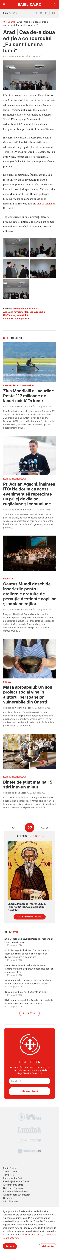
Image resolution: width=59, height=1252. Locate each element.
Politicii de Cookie (32, 1234)
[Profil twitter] (41, 13)
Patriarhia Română (12, 1178)
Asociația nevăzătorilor (15, 312)
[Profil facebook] (36, 13)
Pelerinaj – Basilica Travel (16, 1181)
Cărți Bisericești (11, 1201)
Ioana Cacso (20, 792)
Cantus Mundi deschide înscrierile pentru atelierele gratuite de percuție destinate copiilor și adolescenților (29, 593)
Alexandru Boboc (23, 509)
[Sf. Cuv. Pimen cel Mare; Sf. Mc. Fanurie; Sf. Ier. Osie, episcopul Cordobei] (30, 870)
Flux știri (29, 1013)
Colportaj (7, 1198)
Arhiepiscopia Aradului (25, 308)
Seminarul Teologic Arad (16, 318)
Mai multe (48, 1246)
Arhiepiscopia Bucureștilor (16, 1194)
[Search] (54, 4)
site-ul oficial (44, 203)
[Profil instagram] (46, 13)
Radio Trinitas (10, 1168)
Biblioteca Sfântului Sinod (16, 1191)
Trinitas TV (8, 1174)
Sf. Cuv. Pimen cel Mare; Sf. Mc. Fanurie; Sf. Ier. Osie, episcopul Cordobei (27, 906)
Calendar (29, 836)
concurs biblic (37, 312)
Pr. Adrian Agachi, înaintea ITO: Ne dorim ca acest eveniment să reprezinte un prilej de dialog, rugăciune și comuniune (29, 494)
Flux (12, 932)
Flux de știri (10, 13)
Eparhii (11, 21)
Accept (9, 1246)
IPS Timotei (9, 315)
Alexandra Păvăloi (23, 406)
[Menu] (4, 4)
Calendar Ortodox (29, 917)
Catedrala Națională (13, 1188)
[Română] (54, 13)
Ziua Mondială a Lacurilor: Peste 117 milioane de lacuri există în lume (28, 395)
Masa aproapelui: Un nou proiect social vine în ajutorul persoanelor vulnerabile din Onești (27, 694)
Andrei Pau (20, 56)
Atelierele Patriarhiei (13, 1184)
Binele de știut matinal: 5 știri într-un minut (27, 784)
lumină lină (22, 315)
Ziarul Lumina (10, 1171)
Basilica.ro (29, 4)
